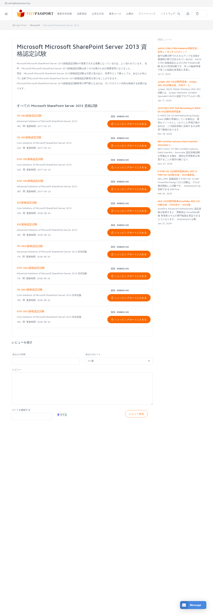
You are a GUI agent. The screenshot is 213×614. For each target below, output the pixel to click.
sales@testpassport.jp (18, 3)
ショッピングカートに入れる (130, 123)
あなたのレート (93, 354)
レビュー (16, 369)
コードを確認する (21, 409)
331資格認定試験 (27, 202)
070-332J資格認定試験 (31, 267)
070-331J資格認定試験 (30, 311)
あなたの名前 (18, 354)
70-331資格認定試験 (29, 137)
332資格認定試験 (27, 224)
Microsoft (35, 25)
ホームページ (19, 25)
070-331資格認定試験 (30, 159)
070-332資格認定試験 (30, 180)
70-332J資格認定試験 (30, 246)
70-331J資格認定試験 (30, 289)
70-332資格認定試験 (29, 115)
